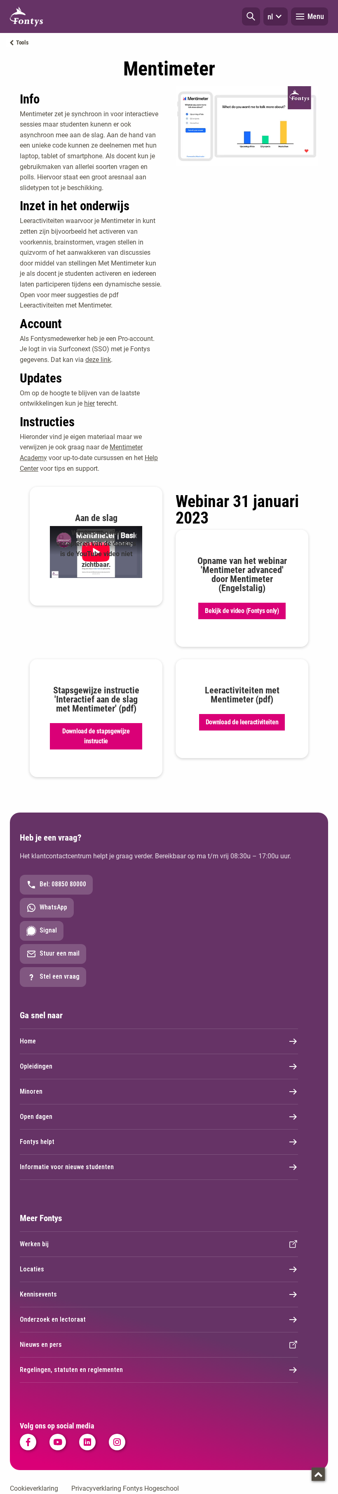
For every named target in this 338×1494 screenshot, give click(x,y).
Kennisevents (38, 1294)
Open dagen (36, 1116)
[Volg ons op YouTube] (57, 1442)
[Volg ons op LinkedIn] (87, 1442)
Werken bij (34, 1244)
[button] (251, 16)
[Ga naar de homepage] (26, 16)
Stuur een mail (60, 953)
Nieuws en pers (41, 1344)
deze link (98, 360)
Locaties (32, 1269)
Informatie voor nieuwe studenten (67, 1167)
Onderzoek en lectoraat (53, 1319)
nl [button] (270, 16)
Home (28, 1041)
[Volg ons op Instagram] (117, 1442)
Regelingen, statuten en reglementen (71, 1370)
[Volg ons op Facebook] (28, 1442)
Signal (48, 930)
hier (89, 403)
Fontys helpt (37, 1142)
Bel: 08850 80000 (63, 884)
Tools (22, 42)
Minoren (31, 1091)
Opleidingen (36, 1066)
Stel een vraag (60, 976)
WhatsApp (53, 907)
